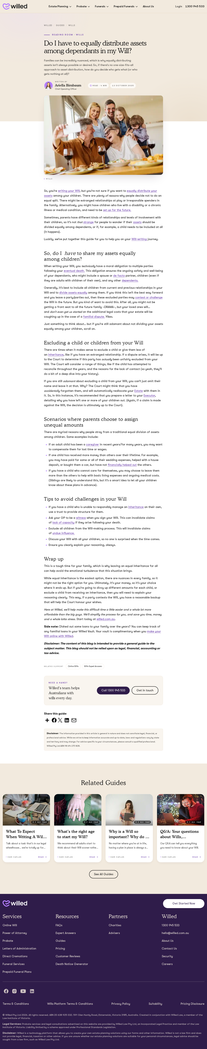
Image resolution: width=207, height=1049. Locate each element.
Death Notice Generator (72, 964)
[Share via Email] (73, 720)
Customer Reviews (68, 956)
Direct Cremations (15, 956)
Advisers (114, 933)
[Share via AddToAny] (47, 720)
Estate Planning (58, 6)
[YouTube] (23, 991)
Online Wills (73, 666)
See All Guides (103, 874)
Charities (115, 925)
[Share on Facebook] (54, 720)
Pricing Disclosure (192, 1003)
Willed (48, 25)
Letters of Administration (19, 948)
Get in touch (144, 690)
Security (167, 956)
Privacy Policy (120, 1003)
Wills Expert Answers (93, 666)
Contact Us (169, 948)
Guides (60, 25)
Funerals (100, 6)
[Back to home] (15, 903)
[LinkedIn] (32, 991)
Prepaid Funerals (124, 6)
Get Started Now (183, 903)
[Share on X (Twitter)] (60, 720)
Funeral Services (13, 964)
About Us (148, 6)
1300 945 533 (194, 6)
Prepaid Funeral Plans (17, 971)
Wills (71, 25)
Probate (81, 6)
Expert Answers (66, 933)
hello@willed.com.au (175, 933)
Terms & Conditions (16, 1003)
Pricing (60, 948)
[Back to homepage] (15, 6)
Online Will (10, 925)
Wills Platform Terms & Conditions (70, 1003)
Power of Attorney (15, 933)
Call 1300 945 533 (113, 690)
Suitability (155, 1003)
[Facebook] (6, 991)
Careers (167, 964)
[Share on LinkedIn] (67, 720)
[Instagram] (14, 991)
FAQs (59, 925)
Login (178, 6)
